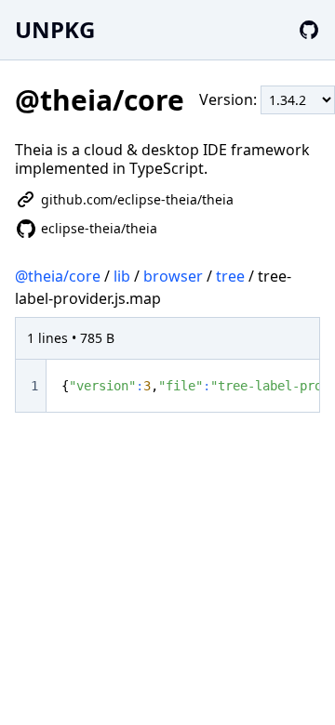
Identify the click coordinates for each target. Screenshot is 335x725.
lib (122, 276)
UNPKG (55, 29)
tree (230, 276)
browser (173, 276)
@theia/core (57, 276)
